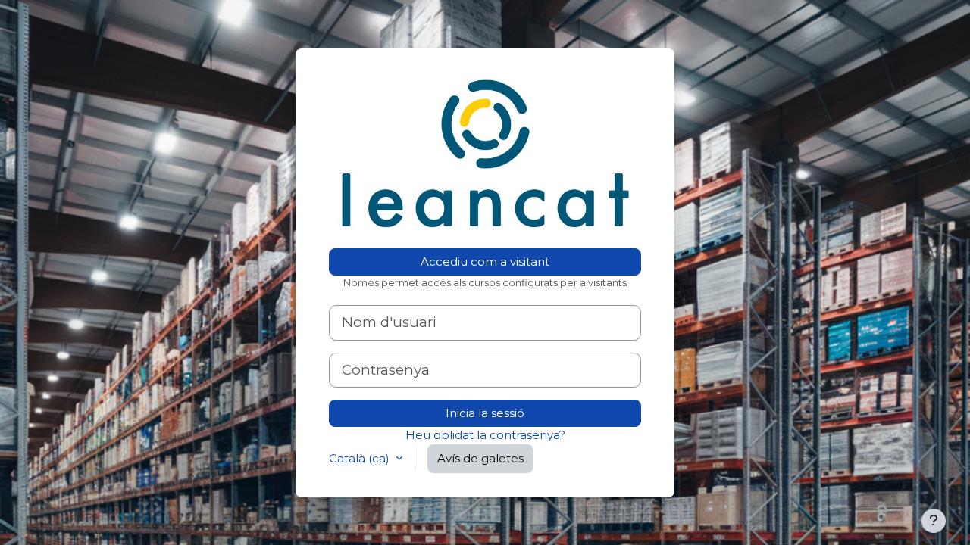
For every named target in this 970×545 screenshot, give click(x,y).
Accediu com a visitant (485, 261)
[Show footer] (934, 521)
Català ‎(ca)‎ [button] (361, 458)
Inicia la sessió (485, 413)
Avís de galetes (480, 458)
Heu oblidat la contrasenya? (485, 435)
